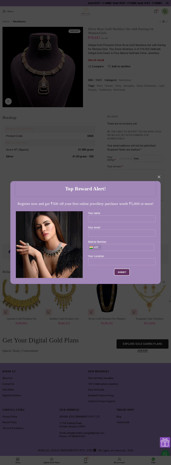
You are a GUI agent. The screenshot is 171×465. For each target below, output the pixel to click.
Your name (94, 213)
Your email (94, 227)
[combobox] (94, 247)
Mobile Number (97, 244)
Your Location (96, 256)
